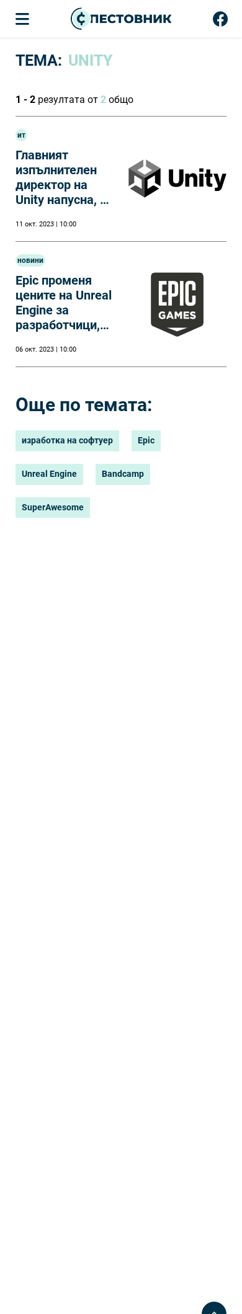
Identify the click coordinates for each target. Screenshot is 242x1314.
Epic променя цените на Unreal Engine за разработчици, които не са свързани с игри (64, 317)
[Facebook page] (220, 22)
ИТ (21, 135)
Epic (146, 440)
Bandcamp (123, 474)
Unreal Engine (49, 474)
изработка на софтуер (67, 440)
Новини (30, 260)
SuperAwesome (53, 507)
